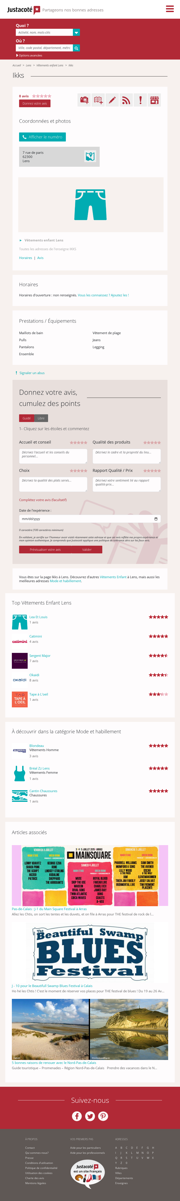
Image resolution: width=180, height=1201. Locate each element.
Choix (24, 470)
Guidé (27, 418)
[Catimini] (20, 641)
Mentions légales (35, 1183)
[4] (82, 442)
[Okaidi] (20, 680)
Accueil (17, 65)
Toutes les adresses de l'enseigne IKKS (47, 249)
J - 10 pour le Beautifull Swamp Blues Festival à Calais (52, 986)
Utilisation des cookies (38, 1173)
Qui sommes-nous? (37, 1152)
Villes (118, 1173)
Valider (87, 549)
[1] (71, 442)
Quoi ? (22, 25)
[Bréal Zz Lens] (20, 775)
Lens (28, 65)
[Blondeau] (20, 752)
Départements (124, 1178)
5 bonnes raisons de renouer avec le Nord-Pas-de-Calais (54, 1062)
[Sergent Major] (20, 661)
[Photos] (91, 204)
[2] (75, 442)
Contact (30, 1147)
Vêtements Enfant (113, 577)
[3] (78, 442)
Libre (41, 418)
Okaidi (34, 675)
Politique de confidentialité (41, 1168)
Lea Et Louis (38, 617)
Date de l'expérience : (35, 510)
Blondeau (36, 745)
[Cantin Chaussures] (20, 797)
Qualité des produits (111, 442)
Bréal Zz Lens (39, 768)
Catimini (35, 636)
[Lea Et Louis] (20, 622)
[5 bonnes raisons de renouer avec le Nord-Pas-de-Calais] (90, 1029)
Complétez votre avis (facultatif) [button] (43, 500)
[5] (85, 442)
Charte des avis (34, 1178)
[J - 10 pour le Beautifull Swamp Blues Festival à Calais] (90, 952)
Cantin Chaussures (43, 791)
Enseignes (121, 1183)
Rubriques (121, 1168)
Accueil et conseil (35, 442)
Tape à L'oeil (38, 694)
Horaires (25, 257)
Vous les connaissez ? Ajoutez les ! (103, 295)
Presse (29, 1157)
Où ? (20, 41)
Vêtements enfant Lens (49, 65)
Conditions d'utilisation (39, 1163)
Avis (40, 257)
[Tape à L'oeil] (20, 699)
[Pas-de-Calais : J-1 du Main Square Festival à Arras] (90, 875)
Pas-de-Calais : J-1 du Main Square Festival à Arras (49, 909)
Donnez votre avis (35, 103)
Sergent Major (39, 655)
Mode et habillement (65, 581)
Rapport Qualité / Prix (113, 470)
